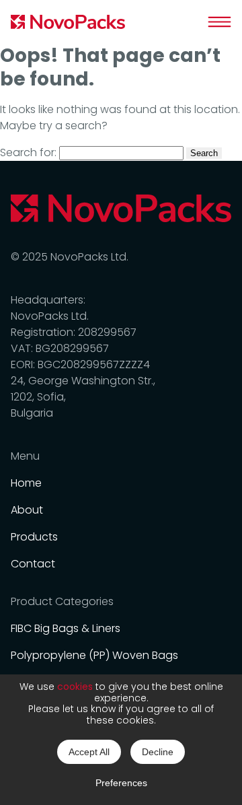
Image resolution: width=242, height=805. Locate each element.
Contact (33, 563)
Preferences (121, 782)
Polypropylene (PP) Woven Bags (94, 655)
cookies (75, 686)
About (27, 510)
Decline (157, 751)
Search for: (28, 152)
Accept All (89, 751)
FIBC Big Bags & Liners (65, 628)
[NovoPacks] (68, 22)
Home (26, 483)
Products (34, 537)
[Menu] (219, 22)
